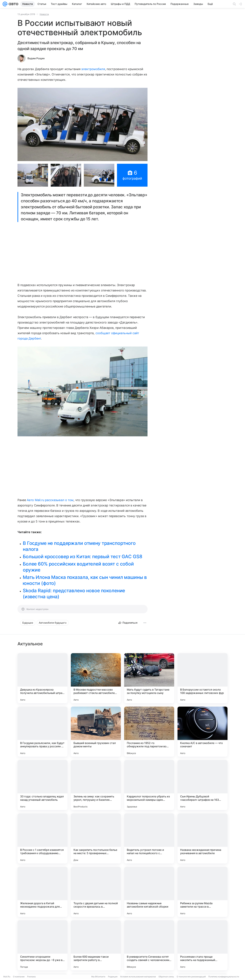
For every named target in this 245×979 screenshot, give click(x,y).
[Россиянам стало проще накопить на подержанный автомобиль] (203, 945)
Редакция (113, 976)
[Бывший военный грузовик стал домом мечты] (96, 732)
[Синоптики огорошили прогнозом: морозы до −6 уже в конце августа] (43, 945)
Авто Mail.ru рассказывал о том (50, 500)
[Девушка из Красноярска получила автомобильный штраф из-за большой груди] (43, 678)
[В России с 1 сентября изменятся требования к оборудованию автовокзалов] (43, 838)
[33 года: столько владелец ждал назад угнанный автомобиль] (43, 785)
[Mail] (5, 4)
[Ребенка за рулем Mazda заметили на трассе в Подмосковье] (203, 892)
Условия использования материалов (138, 976)
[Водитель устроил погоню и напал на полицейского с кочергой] (149, 838)
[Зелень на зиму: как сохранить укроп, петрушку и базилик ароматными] (96, 785)
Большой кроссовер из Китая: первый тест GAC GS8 (82, 556)
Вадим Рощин (36, 58)
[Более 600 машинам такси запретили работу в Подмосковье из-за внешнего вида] (96, 945)
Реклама (31, 976)
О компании (18, 976)
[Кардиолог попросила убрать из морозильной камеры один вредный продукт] (149, 785)
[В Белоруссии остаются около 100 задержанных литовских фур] (203, 678)
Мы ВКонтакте (98, 976)
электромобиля (93, 69)
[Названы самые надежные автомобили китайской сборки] (149, 892)
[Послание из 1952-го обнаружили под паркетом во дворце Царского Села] (149, 732)
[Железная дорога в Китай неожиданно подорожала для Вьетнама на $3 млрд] (43, 892)
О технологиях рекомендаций (191, 976)
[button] (83, 124)
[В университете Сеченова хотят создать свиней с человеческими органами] (149, 945)
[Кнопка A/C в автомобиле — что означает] (203, 732)
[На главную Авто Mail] (12, 4)
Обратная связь (166, 976)
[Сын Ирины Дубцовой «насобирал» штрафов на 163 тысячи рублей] (203, 785)
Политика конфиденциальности (223, 976)
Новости (44, 14)
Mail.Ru (6, 976)
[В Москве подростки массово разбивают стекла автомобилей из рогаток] (96, 678)
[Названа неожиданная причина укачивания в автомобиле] (203, 838)
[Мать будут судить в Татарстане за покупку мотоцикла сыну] (149, 678)
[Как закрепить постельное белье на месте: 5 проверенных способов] (96, 838)
